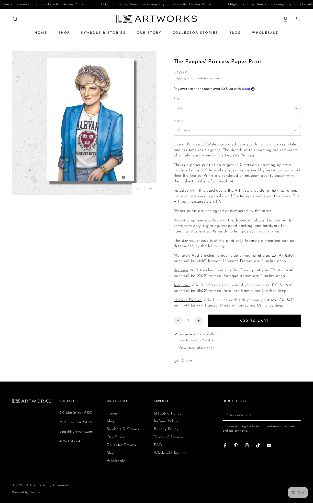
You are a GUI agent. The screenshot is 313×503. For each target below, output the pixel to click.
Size (177, 99)
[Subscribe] (298, 415)
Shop (111, 421)
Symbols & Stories (123, 429)
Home (112, 414)
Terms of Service (168, 437)
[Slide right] (150, 189)
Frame (178, 120)
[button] (15, 19)
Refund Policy (166, 421)
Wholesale (116, 461)
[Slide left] (138, 189)
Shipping (180, 78)
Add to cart (254, 321)
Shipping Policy (167, 414)
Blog (110, 453)
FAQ (158, 445)
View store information (196, 348)
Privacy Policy (166, 429)
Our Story (115, 437)
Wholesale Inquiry (170, 453)
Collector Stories (121, 445)
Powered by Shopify (26, 492)
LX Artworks (32, 485)
